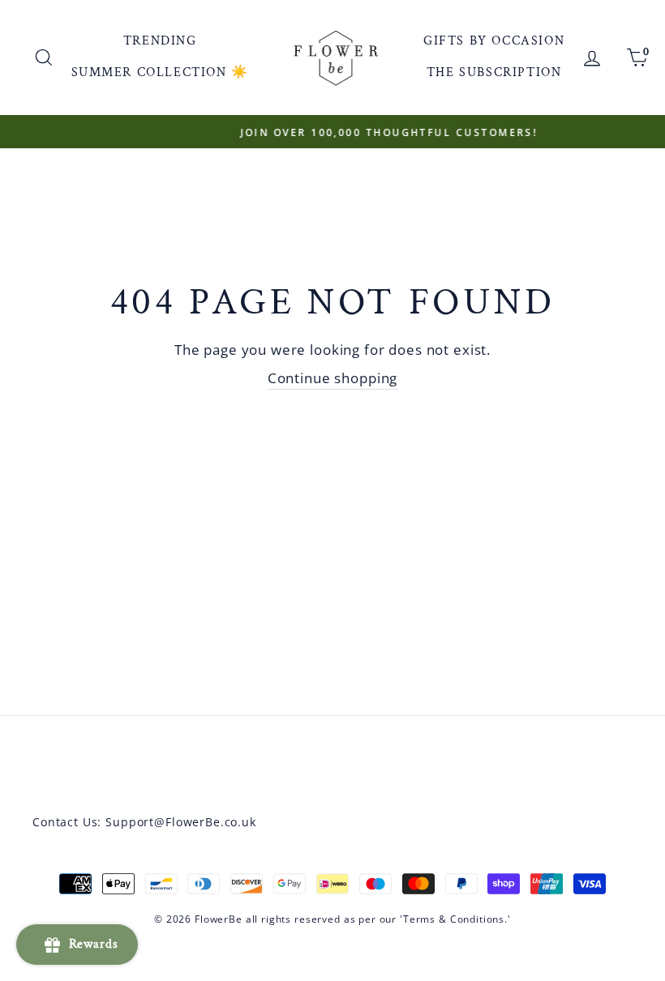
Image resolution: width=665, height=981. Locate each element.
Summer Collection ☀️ (160, 72)
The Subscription (494, 72)
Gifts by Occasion (493, 40)
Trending (160, 40)
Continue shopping (332, 378)
